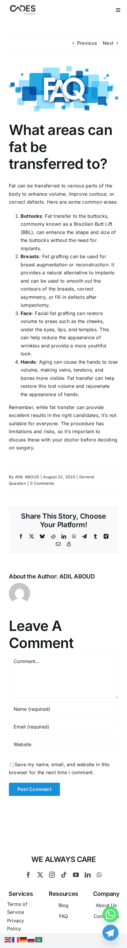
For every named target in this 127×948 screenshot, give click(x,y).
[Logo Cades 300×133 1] (22, 6)
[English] (8, 939)
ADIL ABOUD (27, 476)
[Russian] (31, 939)
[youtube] (76, 875)
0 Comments (42, 483)
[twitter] (40, 875)
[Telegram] (110, 933)
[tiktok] (64, 875)
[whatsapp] (99, 875)
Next (108, 43)
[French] (16, 939)
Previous (87, 43)
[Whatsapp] (110, 914)
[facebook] (28, 875)
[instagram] (52, 875)
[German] (23, 939)
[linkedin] (88, 875)
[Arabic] (39, 939)
